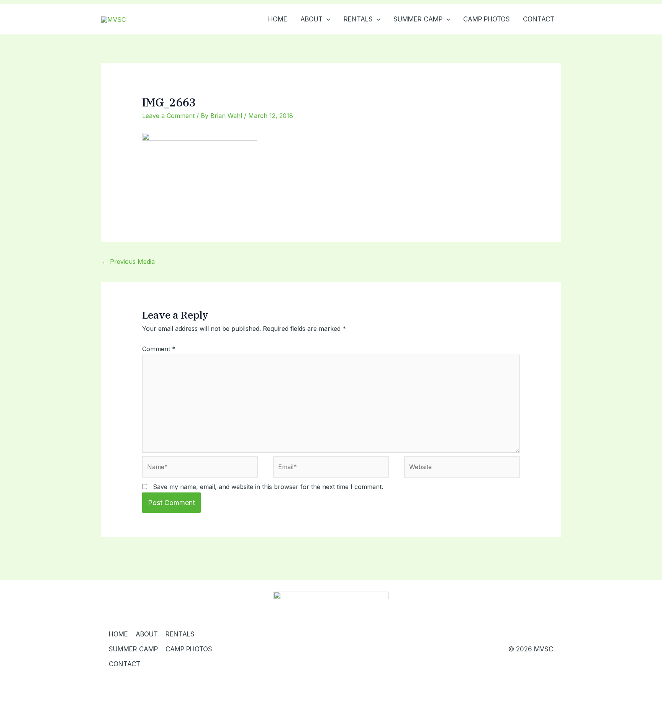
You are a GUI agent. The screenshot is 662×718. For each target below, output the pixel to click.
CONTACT (538, 19)
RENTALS (358, 19)
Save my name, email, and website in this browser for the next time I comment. (268, 487)
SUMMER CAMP (417, 19)
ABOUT (311, 19)
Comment (158, 349)
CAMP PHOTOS (486, 19)
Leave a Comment (168, 115)
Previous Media (128, 261)
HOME (277, 19)
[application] (326, 19)
